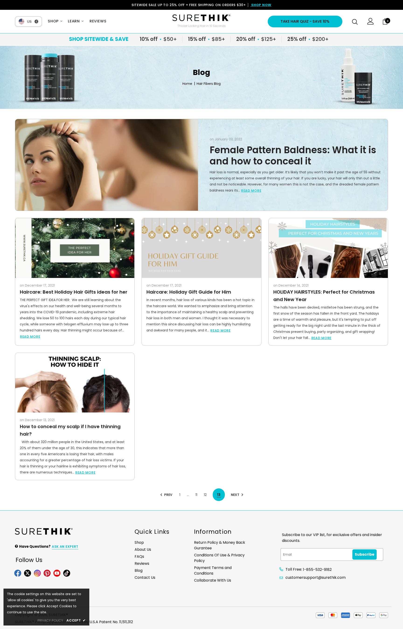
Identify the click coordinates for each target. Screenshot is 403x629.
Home (187, 84)
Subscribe (364, 554)
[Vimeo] (67, 573)
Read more (251, 190)
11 (196, 494)
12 (205, 494)
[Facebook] (18, 573)
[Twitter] (27, 573)
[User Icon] (370, 23)
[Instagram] (37, 573)
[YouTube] (57, 573)
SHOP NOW (260, 5)
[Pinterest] (47, 573)
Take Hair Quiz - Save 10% (305, 21)
